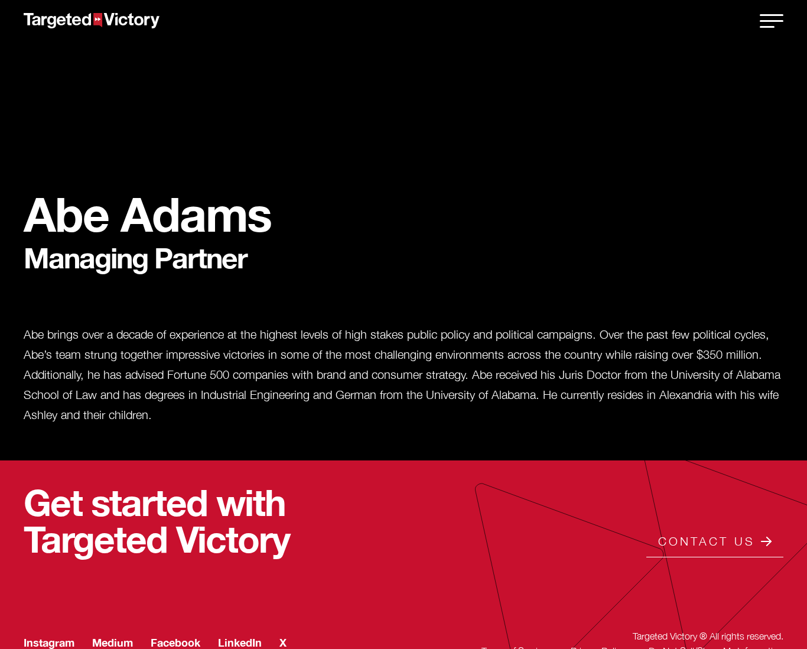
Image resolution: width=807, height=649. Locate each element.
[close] (771, 21)
